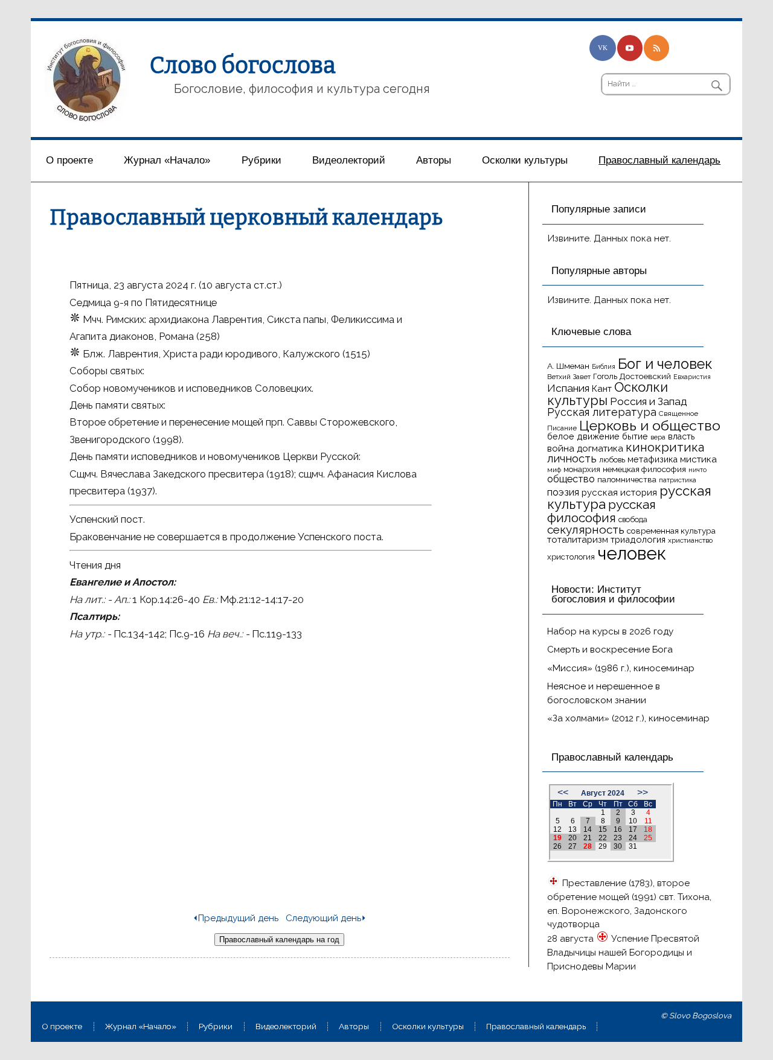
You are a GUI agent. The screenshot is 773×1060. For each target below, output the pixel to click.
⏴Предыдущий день (235, 918)
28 (587, 846)
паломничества (626, 479)
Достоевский (645, 376)
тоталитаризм (577, 539)
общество (571, 479)
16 (618, 829)
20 (572, 838)
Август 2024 (602, 793)
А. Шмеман (568, 366)
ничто (697, 469)
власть (681, 436)
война (560, 448)
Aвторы (433, 160)
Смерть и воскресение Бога (610, 649)
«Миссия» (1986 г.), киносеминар (620, 668)
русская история (619, 492)
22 (602, 838)
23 (618, 838)
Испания (568, 388)
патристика (677, 480)
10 (633, 821)
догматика (600, 448)
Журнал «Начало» (167, 160)
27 (572, 846)
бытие (635, 436)
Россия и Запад (648, 401)
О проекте (69, 160)
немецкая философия (644, 469)
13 (572, 829)
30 (618, 846)
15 (602, 829)
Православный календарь (659, 160)
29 (602, 846)
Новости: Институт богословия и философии (613, 594)
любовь (612, 459)
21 (587, 838)
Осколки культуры (525, 160)
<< (562, 792)
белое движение (583, 436)
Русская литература (601, 412)
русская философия (601, 511)
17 (633, 829)
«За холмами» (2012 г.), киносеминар (628, 718)
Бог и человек (665, 364)
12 (557, 829)
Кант (602, 388)
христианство (690, 540)
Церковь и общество (649, 425)
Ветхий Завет (569, 376)
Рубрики (261, 160)
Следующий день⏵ (326, 918)
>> (642, 792)
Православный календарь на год (279, 939)
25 (648, 838)
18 (648, 829)
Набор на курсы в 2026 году (610, 631)
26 (557, 846)
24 (633, 838)
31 (633, 846)
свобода (632, 519)
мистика (698, 459)
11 (648, 821)
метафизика (652, 459)
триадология (638, 539)
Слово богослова (243, 65)
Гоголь (605, 376)
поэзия (563, 492)
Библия (603, 366)
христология (571, 556)
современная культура (671, 530)
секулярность (585, 529)
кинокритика (665, 447)
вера (658, 437)
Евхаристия (692, 376)
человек (631, 553)
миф (554, 469)
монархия (581, 469)
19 (557, 838)
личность (572, 458)
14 (587, 829)
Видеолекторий (348, 160)
